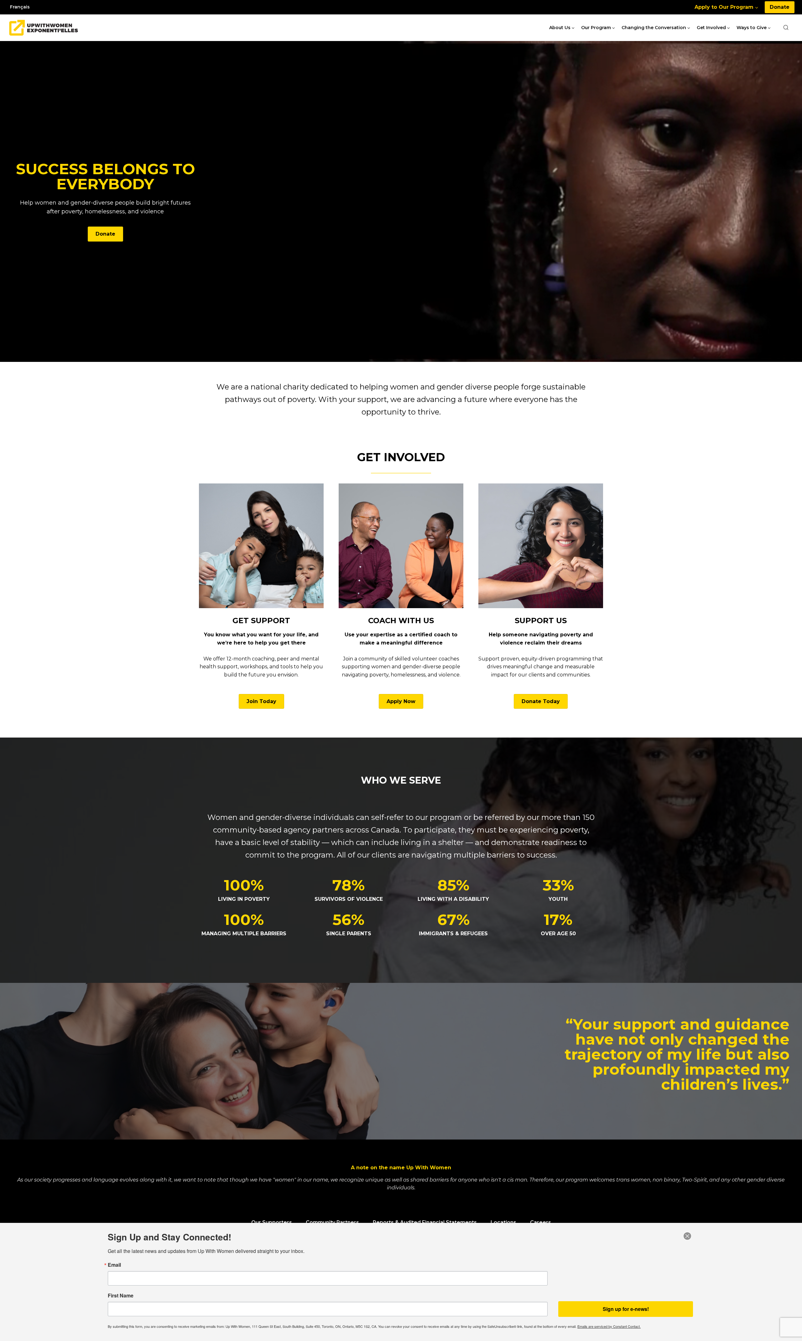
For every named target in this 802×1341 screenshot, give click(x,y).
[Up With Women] (44, 27)
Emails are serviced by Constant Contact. (609, 1326)
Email (114, 1264)
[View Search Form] (785, 27)
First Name (120, 1295)
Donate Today (541, 701)
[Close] (687, 1236)
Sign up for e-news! (626, 1308)
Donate (779, 7)
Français (20, 7)
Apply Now (401, 701)
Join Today (261, 701)
